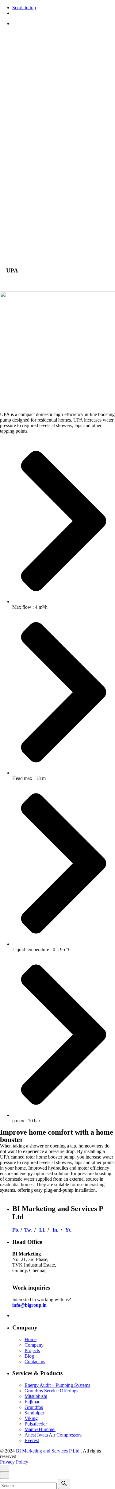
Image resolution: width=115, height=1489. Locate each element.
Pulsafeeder (36, 1423)
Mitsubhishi (36, 1396)
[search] (64, 1484)
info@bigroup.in (29, 1305)
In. (55, 1229)
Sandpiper (34, 1412)
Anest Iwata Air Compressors (53, 1434)
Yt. (68, 1229)
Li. (42, 1229)
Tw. (28, 1229)
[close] (4, 106)
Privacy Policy (14, 232)
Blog (29, 1356)
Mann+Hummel (40, 1429)
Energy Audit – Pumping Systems (57, 1385)
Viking (31, 1418)
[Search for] (29, 1485)
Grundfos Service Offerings (51, 1390)
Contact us (35, 1361)
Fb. (15, 1229)
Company (34, 1345)
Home (30, 1339)
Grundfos (34, 1407)
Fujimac (32, 1401)
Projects (32, 1350)
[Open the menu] (2, 36)
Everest (32, 1440)
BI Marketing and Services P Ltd (48, 216)
